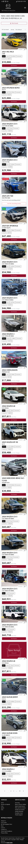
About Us (3, 820)
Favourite (20, 49)
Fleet (2, 826)
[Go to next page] (23, 791)
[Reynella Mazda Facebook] (4, 1)
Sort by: (12, 29)
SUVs (2, 802)
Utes (2, 806)
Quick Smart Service (20, 806)
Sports (2, 808)
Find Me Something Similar (14, 203)
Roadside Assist (19, 813)
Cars (2, 809)
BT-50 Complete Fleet (6, 824)
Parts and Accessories (20, 808)
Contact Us (4, 829)
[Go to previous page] (5, 791)
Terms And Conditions (6, 831)
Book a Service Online (20, 804)
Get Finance (14, 65)
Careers (3, 827)
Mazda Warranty (19, 811)
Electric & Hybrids (5, 804)
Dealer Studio (9, 842)
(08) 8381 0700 (22, 1)
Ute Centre (4, 822)
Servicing (17, 802)
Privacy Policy (4, 833)
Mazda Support (19, 814)
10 (19, 791)
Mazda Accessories (20, 809)
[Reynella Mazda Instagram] (6, 1)
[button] (25, 7)
